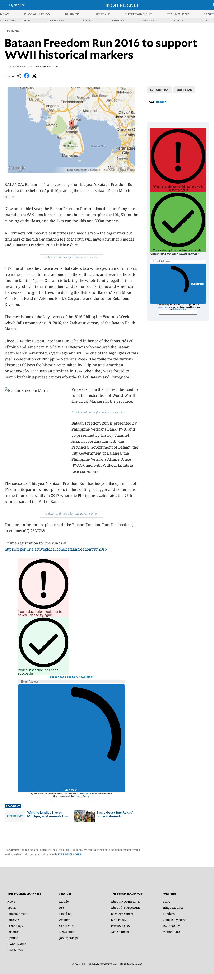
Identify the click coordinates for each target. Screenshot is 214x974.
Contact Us (66, 926)
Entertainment (17, 914)
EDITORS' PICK (159, 89)
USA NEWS (15, 950)
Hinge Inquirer (173, 908)
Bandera (169, 914)
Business (13, 932)
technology (178, 14)
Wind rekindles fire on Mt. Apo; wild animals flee (48, 814)
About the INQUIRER (125, 908)
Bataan (161, 102)
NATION (148, 20)
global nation (37, 14)
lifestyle (102, 14)
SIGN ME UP (71, 790)
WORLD (178, 20)
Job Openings (68, 938)
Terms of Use (85, 793)
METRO (88, 20)
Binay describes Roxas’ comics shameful (115, 814)
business (72, 14)
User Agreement (122, 914)
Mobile (64, 901)
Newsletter (66, 932)
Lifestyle (13, 920)
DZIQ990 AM (171, 926)
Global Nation (17, 944)
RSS (61, 908)
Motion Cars (171, 932)
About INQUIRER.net (125, 901)
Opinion (12, 938)
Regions (12, 31)
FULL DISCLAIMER (69, 854)
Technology (15, 926)
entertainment (138, 14)
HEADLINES (57, 20)
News (4, 14)
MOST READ (184, 89)
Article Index (120, 932)
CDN (205, 20)
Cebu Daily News (174, 920)
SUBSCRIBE (197, 283)
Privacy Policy (81, 796)
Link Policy (118, 920)
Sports (11, 908)
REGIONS (118, 20)
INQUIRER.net (17, 66)
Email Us (65, 914)
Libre (166, 901)
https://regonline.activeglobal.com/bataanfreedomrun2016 (56, 549)
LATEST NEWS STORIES (15, 20)
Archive (64, 920)
